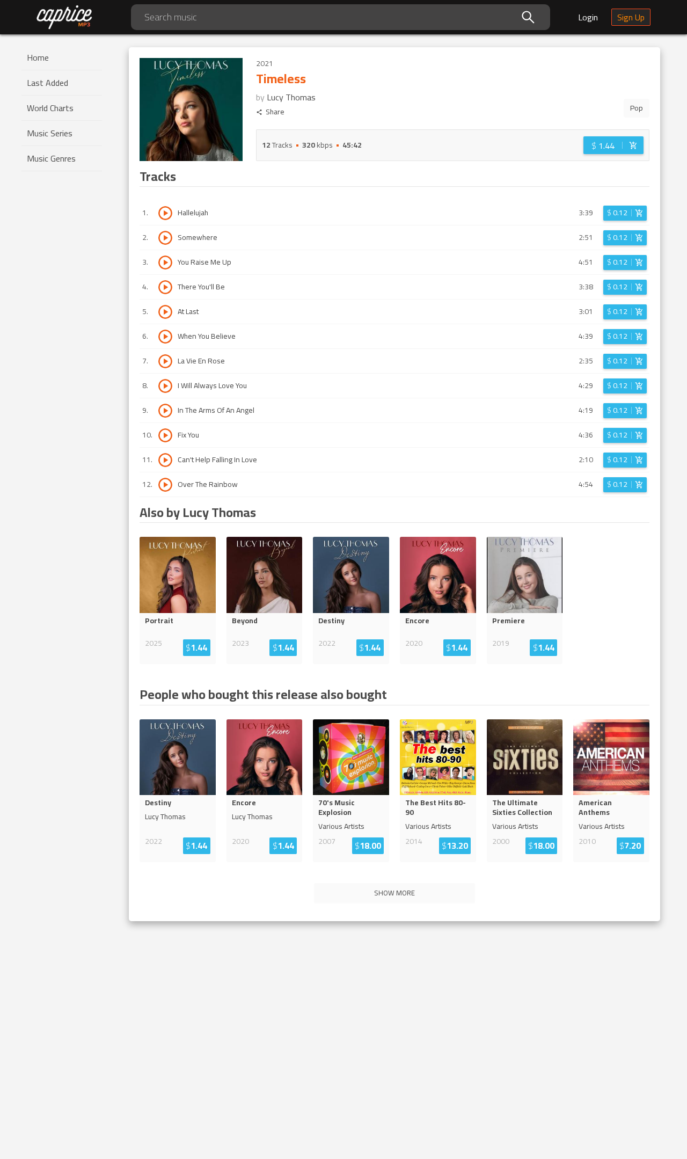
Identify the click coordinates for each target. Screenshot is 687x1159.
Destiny (331, 620)
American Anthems (595, 807)
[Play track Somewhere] (165, 237)
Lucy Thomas (291, 97)
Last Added (47, 83)
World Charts (50, 108)
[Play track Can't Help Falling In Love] (165, 460)
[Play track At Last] (165, 311)
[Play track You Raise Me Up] (165, 262)
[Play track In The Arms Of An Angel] (165, 410)
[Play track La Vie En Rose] (165, 361)
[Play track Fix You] (165, 435)
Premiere (508, 620)
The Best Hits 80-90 (435, 807)
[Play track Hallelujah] (165, 213)
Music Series (49, 133)
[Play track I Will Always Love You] (165, 385)
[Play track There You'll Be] (165, 287)
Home (38, 57)
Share (275, 112)
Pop (636, 108)
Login (588, 17)
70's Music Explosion (336, 807)
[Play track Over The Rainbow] (165, 484)
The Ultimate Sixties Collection (522, 807)
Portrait (159, 620)
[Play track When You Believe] (165, 336)
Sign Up (631, 17)
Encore (417, 620)
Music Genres (51, 158)
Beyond (245, 620)
